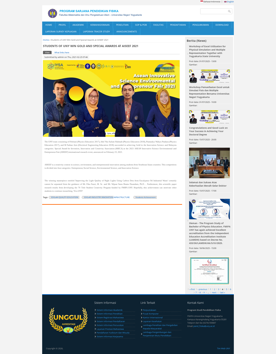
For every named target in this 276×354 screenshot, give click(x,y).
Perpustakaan (149, 310)
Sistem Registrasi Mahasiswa (110, 317)
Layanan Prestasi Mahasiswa (110, 329)
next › (214, 292)
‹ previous (202, 289)
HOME (48, 24)
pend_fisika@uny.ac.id (204, 326)
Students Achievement (146, 197)
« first (192, 289)
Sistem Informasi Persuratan (110, 325)
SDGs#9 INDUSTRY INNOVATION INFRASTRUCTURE (107, 197)
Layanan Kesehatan (152, 321)
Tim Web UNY (223, 348)
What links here (61, 52)
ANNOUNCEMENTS (126, 31)
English (230, 1)
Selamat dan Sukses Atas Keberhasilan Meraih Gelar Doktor (207, 184)
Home (46, 39)
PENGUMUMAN (200, 24)
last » (222, 292)
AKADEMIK (78, 24)
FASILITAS (158, 24)
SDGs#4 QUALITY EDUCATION (64, 197)
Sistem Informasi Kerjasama (110, 336)
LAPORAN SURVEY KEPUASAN (61, 31)
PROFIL (62, 24)
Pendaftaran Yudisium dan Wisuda (113, 332)
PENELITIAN (122, 24)
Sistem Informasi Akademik (110, 310)
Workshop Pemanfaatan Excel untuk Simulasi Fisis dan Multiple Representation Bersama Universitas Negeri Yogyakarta (209, 92)
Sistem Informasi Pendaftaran (111, 321)
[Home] (90, 13)
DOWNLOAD (222, 24)
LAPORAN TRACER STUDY (96, 31)
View (48, 52)
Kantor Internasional (153, 317)
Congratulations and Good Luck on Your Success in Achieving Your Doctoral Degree (208, 131)
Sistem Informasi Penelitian (110, 313)
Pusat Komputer (151, 313)
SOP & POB (141, 24)
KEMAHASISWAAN (100, 24)
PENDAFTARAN (178, 24)
